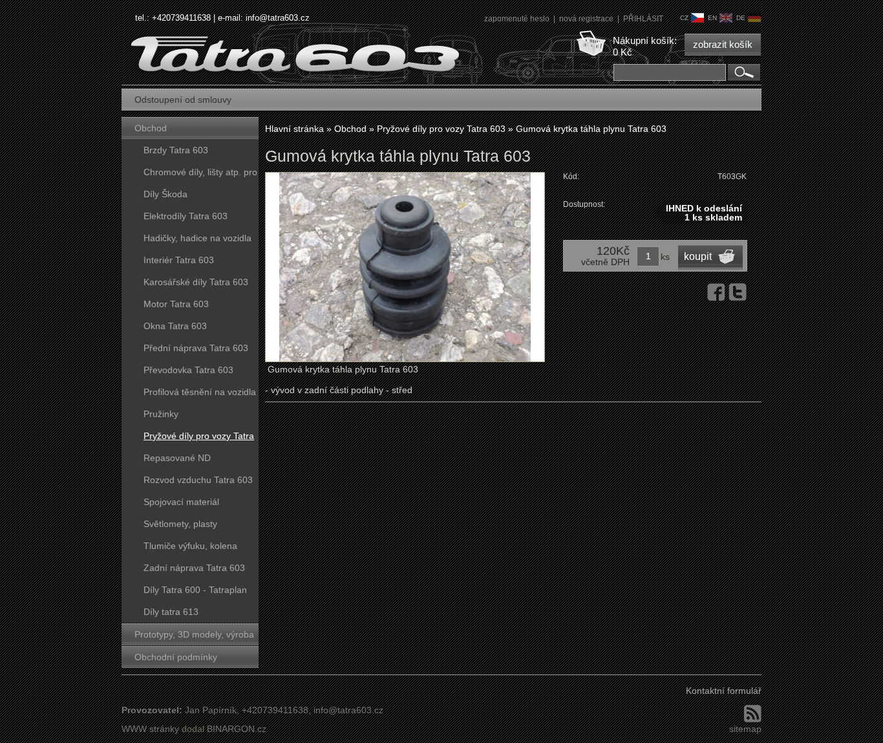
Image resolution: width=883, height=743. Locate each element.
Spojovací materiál (181, 502)
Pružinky (161, 414)
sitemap (745, 729)
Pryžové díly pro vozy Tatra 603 (199, 439)
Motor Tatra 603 (176, 304)
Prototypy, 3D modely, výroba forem (194, 637)
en (712, 17)
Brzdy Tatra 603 (176, 150)
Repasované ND (177, 458)
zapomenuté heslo (517, 18)
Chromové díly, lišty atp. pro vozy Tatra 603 (200, 175)
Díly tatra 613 (171, 612)
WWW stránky (150, 729)
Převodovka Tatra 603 (188, 370)
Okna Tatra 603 (175, 326)
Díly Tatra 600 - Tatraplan (195, 590)
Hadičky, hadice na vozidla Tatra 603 (197, 241)
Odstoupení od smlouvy (182, 99)
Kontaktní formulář (723, 690)
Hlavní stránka (294, 129)
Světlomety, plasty (180, 524)
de (740, 17)
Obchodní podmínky (175, 657)
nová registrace (587, 18)
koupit (698, 256)
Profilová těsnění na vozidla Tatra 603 (200, 395)
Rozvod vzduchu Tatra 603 (198, 480)
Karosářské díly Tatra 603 (196, 282)
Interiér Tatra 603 (179, 260)
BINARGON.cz (236, 729)
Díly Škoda (165, 194)
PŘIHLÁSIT (643, 18)
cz (684, 17)
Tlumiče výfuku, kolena (190, 546)
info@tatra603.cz (278, 18)
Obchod (150, 128)
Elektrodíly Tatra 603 (186, 216)
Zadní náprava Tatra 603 (194, 568)
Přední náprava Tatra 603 (196, 348)
